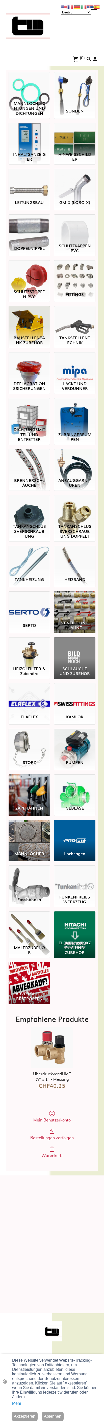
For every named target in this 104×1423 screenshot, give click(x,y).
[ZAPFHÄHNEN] (29, 787)
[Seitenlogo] (28, 26)
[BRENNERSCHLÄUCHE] (29, 462)
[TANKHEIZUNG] (29, 559)
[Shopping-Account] (95, 59)
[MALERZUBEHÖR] (29, 924)
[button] (89, 59)
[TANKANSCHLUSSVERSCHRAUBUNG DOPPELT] (74, 508)
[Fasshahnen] (29, 878)
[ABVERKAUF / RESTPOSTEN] (29, 975)
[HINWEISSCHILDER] (74, 136)
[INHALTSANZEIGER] (29, 136)
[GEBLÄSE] (74, 787)
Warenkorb (52, 1156)
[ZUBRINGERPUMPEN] (74, 411)
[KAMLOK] (74, 696)
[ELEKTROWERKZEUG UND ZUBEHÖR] (74, 924)
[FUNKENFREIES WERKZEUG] (74, 878)
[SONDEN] (74, 85)
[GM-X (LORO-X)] (74, 182)
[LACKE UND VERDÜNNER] (74, 365)
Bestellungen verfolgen (52, 1138)
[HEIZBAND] (74, 559)
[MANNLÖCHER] (29, 833)
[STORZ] (29, 742)
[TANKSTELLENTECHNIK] (74, 319)
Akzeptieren (24, 1416)
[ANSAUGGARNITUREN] (74, 462)
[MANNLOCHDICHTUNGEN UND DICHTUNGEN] (29, 85)
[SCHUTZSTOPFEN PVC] (29, 273)
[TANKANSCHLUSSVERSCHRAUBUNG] (29, 508)
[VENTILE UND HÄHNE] (74, 604)
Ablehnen (52, 1416)
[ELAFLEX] (29, 696)
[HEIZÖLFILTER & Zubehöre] (29, 650)
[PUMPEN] (74, 742)
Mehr (16, 1403)
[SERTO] (29, 604)
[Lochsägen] (74, 833)
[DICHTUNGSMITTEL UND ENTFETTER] (29, 411)
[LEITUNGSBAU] (29, 182)
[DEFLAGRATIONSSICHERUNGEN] (29, 365)
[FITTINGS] (74, 273)
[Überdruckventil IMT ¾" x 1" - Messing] (52, 1047)
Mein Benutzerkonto (52, 1120)
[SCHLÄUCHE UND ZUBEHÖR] (74, 650)
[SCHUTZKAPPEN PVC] (74, 227)
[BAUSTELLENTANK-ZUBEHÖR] (29, 319)
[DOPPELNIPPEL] (29, 227)
